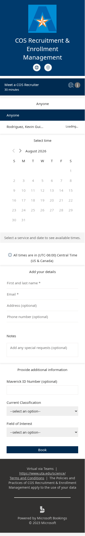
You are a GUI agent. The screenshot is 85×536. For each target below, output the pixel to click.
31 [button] (23, 219)
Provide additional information (42, 369)
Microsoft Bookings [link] (52, 518)
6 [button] (52, 180)
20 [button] (52, 200)
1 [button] (71, 170)
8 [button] (71, 180)
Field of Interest (19, 423)
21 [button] (61, 200)
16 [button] (14, 200)
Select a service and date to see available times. (42, 237)
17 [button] (23, 200)
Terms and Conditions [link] (27, 478)
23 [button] (14, 210)
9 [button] (14, 190)
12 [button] (42, 190)
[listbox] (42, 120)
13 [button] (52, 190)
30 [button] (14, 219)
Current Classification (24, 402)
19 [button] (42, 200)
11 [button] (33, 190)
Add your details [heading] (42, 271)
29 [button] (71, 210)
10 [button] (23, 190)
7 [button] (61, 180)
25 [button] (33, 210)
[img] (71, 85)
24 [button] (23, 210)
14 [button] (61, 190)
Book (42, 449)
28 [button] (61, 210)
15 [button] (71, 190)
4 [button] (33, 180)
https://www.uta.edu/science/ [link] (42, 473)
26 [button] (42, 210)
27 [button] (52, 210)
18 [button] (33, 200)
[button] (13, 151)
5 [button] (42, 180)
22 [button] (71, 200)
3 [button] (24, 180)
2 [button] (14, 180)
